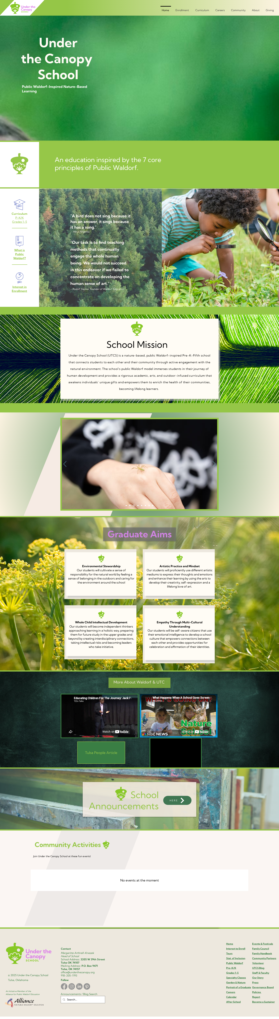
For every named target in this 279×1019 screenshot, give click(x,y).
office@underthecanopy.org (78, 972)
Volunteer (258, 963)
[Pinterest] (87, 986)
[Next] (214, 464)
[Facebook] (64, 986)
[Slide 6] (126, 505)
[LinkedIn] (79, 986)
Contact (66, 948)
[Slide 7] (129, 505)
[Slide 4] (133, 505)
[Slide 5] (152, 505)
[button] (182, 8)
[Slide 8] (137, 505)
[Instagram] (71, 986)
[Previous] (64, 464)
